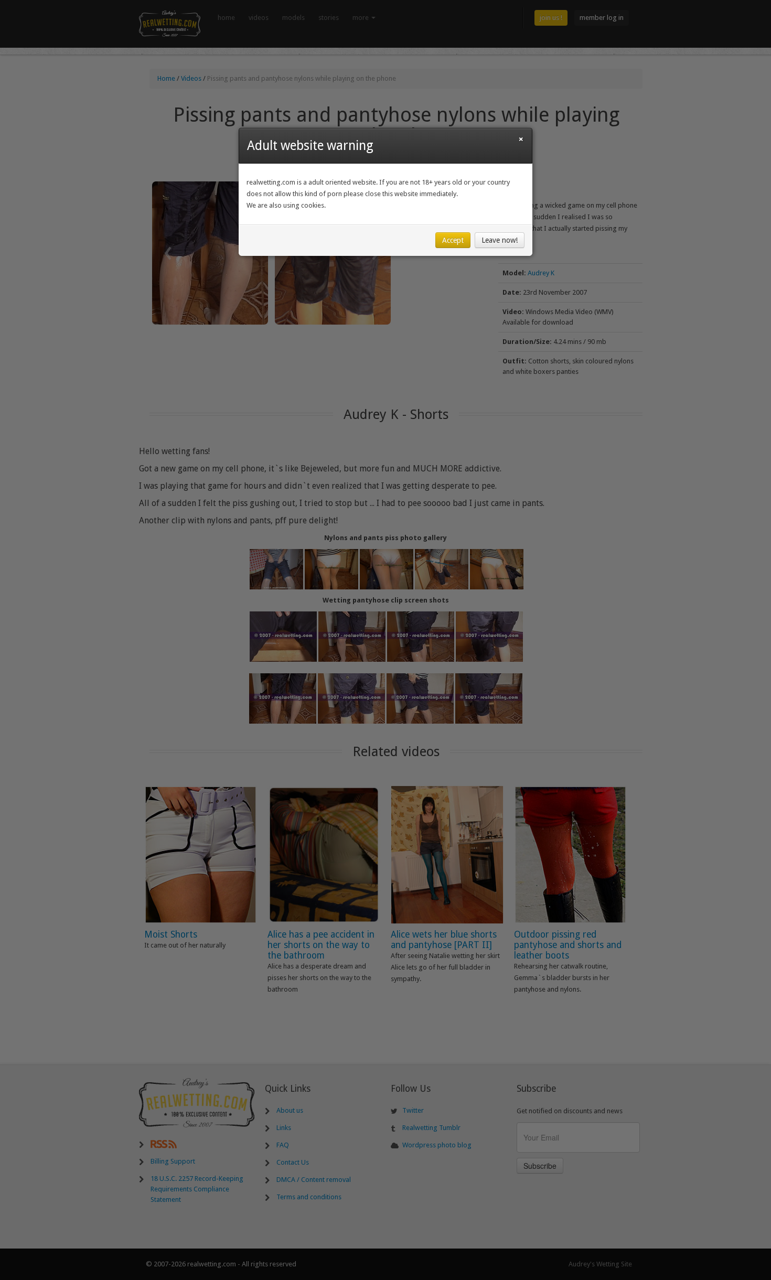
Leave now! (499, 240)
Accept (453, 240)
